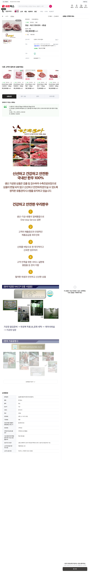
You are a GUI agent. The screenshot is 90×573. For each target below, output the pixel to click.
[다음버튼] (59, 76)
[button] (55, 45)
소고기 (6, 16)
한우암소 (12, 16)
